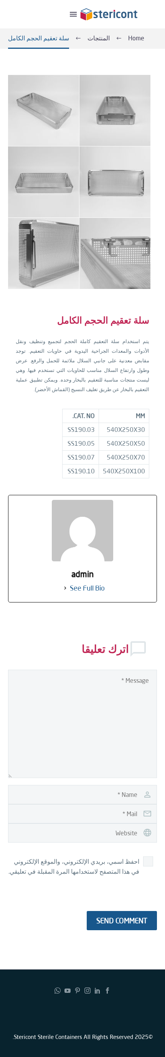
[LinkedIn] (97, 990)
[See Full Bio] (65, 588)
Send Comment (121, 920)
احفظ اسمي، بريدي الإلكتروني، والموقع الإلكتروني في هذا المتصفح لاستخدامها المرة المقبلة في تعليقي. (73, 866)
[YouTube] (67, 990)
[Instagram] (87, 990)
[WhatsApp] (57, 990)
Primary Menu (73, 14)
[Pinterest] (77, 990)
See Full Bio (87, 588)
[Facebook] (107, 990)
